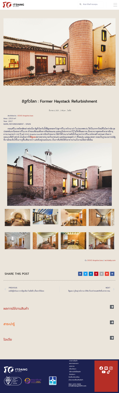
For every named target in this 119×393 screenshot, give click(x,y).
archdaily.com (110, 260)
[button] (115, 5)
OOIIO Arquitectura (25, 115)
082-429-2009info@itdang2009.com (77, 385)
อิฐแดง (33, 137)
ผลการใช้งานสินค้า (16, 308)
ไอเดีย (69, 110)
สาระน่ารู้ (9, 324)
